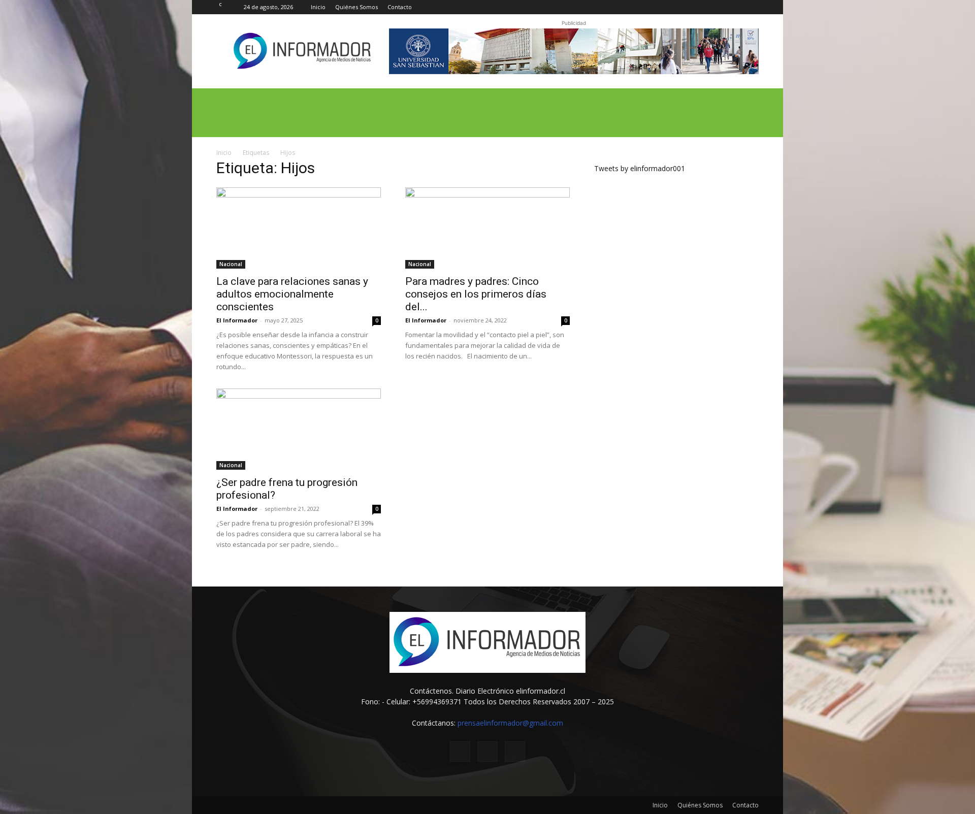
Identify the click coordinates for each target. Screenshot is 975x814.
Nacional (230, 264)
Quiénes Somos (356, 7)
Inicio (318, 7)
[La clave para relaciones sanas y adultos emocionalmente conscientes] (298, 228)
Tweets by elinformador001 (639, 168)
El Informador (236, 320)
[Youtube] (751, 7)
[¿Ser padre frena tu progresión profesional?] (298, 429)
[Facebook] (717, 7)
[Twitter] (734, 7)
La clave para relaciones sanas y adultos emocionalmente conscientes (292, 294)
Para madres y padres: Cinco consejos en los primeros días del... (475, 294)
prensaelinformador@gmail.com (510, 723)
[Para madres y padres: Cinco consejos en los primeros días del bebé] (487, 228)
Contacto (399, 7)
